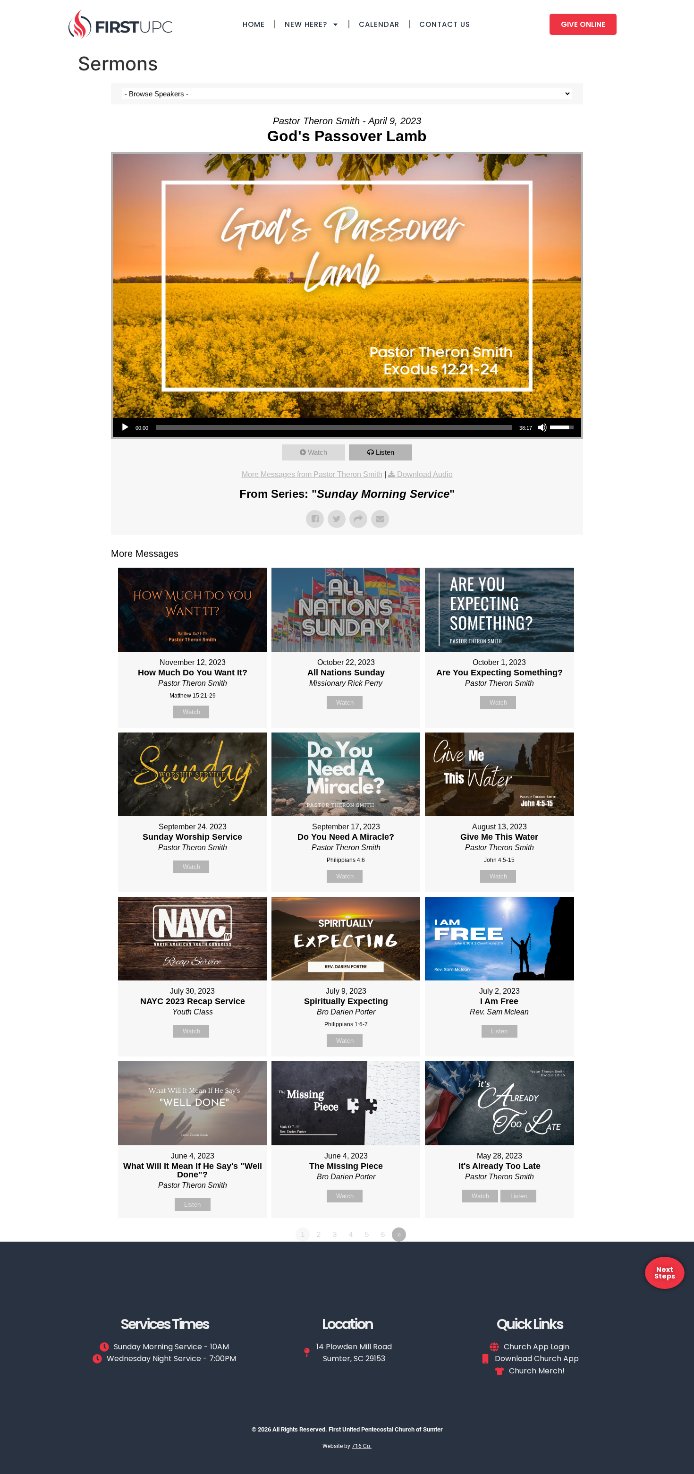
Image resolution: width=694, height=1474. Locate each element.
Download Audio (425, 474)
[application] (347, 427)
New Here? (306, 24)
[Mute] (542, 427)
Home (254, 24)
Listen (385, 452)
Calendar (379, 24)
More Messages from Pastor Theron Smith (312, 474)
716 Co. (362, 1446)
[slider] (334, 427)
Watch (317, 452)
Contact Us (444, 24)
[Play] (125, 427)
